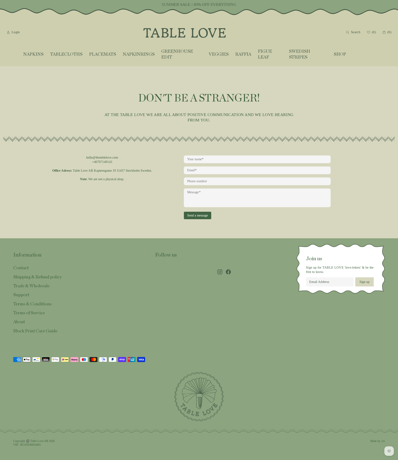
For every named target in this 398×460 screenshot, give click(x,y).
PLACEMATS (102, 54)
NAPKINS (33, 54)
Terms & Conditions (32, 304)
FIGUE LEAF (265, 54)
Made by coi (377, 441)
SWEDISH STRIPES (299, 54)
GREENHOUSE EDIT (177, 54)
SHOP (340, 54)
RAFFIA (243, 54)
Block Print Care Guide (35, 331)
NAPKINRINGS (139, 54)
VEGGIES (219, 54)
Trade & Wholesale (31, 286)
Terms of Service (29, 313)
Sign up (364, 282)
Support (21, 295)
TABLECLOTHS (66, 54)
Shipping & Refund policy (37, 277)
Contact (21, 268)
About (19, 322)
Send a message (197, 215)
